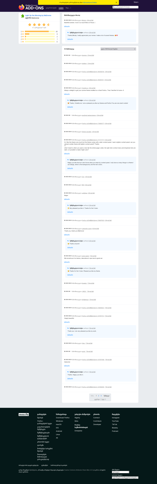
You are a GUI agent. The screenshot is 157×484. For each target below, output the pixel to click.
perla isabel (85, 256)
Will (83, 185)
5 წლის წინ (107, 140)
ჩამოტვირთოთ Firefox (90, 2)
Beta (76, 421)
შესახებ (40, 418)
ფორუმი (40, 445)
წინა (92, 396)
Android (59, 431)
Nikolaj (84, 20)
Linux (58, 434)
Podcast (115, 431)
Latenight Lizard (86, 228)
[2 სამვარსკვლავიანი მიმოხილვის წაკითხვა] (40, 36)
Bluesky (115, 428)
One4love (85, 88)
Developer (97, 424)
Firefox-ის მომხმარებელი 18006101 (93, 80)
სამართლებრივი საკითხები (59, 465)
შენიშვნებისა (33, 470)
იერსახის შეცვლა (117, 475)
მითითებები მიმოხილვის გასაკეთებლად (43, 456)
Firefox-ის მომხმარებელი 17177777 (93, 140)
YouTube (115, 421)
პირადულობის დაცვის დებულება (29, 465)
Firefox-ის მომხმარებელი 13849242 (93, 308)
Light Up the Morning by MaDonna (38, 15)
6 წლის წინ (88, 185)
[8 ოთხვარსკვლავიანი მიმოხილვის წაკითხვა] (40, 34)
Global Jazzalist (86, 131)
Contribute (97, 421)
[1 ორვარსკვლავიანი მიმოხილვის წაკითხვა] (40, 39)
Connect (96, 418)
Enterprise (78, 431)
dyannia (84, 55)
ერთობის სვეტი (43, 442)
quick (83, 351)
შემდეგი (106, 396)
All (57, 438)
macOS (58, 424)
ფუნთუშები (44, 465)
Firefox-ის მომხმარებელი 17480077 (93, 123)
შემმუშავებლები (43, 433)
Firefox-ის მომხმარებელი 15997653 (93, 220)
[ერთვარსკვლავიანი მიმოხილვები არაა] (40, 41)
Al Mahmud (85, 299)
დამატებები (41, 414)
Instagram (115, 418)
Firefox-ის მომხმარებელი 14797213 (93, 316)
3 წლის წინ (107, 80)
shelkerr (84, 63)
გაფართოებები (51, 8)
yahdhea (84, 193)
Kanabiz (84, 283)
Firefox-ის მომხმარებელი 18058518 (93, 71)
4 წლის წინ (90, 20)
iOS (57, 428)
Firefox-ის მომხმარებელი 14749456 (93, 387)
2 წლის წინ (90, 55)
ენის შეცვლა (115, 469)
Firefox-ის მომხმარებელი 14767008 (93, 359)
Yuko (83, 343)
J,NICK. (84, 291)
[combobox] (125, 7)
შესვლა (136, 2)
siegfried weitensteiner (89, 115)
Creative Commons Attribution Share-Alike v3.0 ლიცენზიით (82, 470)
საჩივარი (67, 26)
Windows (59, 421)
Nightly (77, 418)
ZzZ (83, 177)
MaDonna (35, 18)
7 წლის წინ (93, 256)
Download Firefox (63, 418)
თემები (61, 8)
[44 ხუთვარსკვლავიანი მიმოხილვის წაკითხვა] (40, 31)
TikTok (114, 424)
